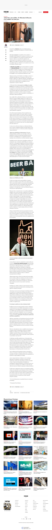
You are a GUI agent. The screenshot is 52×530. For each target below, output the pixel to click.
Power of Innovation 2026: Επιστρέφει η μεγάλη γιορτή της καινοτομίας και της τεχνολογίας (25, 443)
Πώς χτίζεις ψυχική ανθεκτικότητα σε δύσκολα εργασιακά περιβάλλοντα (39, 443)
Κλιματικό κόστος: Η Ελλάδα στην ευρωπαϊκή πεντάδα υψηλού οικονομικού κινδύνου (25, 412)
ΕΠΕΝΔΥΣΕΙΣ (35, 471)
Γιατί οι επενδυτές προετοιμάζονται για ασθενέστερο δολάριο (40, 473)
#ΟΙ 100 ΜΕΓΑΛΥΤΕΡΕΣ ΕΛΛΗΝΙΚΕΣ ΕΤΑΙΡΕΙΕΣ (25, 392)
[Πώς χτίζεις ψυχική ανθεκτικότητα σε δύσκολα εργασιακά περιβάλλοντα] (40, 435)
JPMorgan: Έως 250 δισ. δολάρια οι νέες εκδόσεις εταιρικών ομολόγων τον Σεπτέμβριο (40, 489)
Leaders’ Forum (16, 503)
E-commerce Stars (35, 506)
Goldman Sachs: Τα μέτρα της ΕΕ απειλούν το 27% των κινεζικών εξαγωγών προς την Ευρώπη (10, 412)
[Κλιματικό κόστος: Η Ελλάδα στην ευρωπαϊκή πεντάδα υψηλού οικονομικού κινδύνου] (25, 405)
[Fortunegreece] (6, 12)
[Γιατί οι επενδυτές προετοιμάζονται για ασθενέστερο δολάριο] (40, 465)
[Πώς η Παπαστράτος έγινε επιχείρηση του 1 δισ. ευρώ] (40, 405)
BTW (32, 522)
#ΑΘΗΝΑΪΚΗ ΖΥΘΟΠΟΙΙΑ (16, 392)
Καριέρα (26, 509)
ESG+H (33, 500)
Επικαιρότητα (26, 500)
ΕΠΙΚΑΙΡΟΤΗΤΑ (21, 410)
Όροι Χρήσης (44, 509)
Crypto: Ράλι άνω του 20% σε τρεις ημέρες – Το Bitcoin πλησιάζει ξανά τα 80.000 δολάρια (40, 428)
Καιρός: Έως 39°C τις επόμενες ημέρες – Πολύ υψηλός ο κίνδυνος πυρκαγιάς (10, 458)
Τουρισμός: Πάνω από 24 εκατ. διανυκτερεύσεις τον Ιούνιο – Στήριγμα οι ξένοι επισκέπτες (40, 458)
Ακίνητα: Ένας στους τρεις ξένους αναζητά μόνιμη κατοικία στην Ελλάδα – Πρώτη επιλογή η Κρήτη (25, 458)
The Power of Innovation (35, 503)
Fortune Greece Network (17, 506)
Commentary (26, 512)
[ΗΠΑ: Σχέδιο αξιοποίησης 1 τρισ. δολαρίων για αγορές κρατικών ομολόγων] (25, 420)
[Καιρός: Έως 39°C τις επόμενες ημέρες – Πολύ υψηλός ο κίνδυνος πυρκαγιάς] (10, 450)
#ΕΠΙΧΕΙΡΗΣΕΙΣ (11, 392)
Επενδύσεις (26, 506)
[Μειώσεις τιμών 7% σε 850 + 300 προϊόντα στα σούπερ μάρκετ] (10, 420)
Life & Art (26, 503)
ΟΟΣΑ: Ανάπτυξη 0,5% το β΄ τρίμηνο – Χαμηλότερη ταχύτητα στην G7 (10, 473)
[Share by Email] (5, 58)
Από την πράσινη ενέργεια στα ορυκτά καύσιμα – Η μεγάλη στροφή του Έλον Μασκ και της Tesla (25, 489)
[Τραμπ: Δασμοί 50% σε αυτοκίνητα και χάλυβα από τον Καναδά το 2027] (10, 435)
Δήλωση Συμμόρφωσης (45, 503)
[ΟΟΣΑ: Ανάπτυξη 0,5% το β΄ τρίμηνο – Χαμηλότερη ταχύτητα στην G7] (10, 465)
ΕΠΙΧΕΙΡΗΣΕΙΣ (5, 16)
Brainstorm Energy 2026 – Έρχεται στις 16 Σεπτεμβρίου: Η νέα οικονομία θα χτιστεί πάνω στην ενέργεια (10, 489)
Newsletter (44, 506)
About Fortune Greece (45, 500)
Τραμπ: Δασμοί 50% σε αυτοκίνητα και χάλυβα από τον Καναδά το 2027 (10, 443)
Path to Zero (34, 509)
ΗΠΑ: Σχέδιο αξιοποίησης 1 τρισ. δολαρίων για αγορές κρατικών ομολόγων (25, 427)
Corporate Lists (16, 500)
